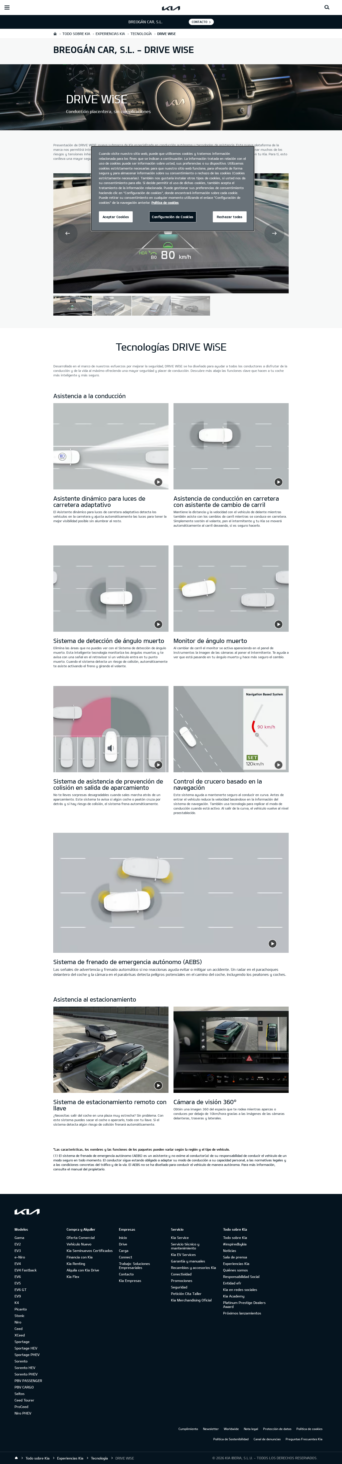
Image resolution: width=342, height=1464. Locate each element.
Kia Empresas (130, 1280)
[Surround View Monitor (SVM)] (231, 1050)
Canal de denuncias (267, 1439)
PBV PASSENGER (28, 1380)
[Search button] (326, 7)
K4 (17, 1302)
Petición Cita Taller (186, 1293)
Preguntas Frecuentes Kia (304, 1439)
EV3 (18, 1250)
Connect (125, 1257)
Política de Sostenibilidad (231, 1439)
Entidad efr (232, 1283)
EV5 (18, 1283)
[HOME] (55, 33)
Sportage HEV (26, 1348)
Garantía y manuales (188, 1261)
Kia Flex (73, 1276)
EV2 (18, 1244)
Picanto (21, 1309)
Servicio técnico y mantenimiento (185, 1246)
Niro (18, 1322)
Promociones (181, 1280)
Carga (123, 1250)
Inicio (123, 1237)
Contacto (126, 1274)
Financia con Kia (80, 1257)
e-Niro (20, 1257)
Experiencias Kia (236, 1263)
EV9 (18, 1296)
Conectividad (181, 1274)
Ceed (19, 1328)
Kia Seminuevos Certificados (90, 1250)
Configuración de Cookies (173, 217)
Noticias (229, 1250)
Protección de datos (277, 1428)
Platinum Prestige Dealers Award (244, 1304)
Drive (123, 1244)
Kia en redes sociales (240, 1289)
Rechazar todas (229, 217)
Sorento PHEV (26, 1374)
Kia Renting (76, 1263)
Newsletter (211, 1428)
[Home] (16, 1458)
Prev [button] (68, 233)
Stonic (20, 1315)
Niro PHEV (23, 1413)
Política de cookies (309, 1428)
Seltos (20, 1393)
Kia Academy (233, 1296)
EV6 (18, 1276)
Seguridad (179, 1287)
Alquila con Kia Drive (83, 1270)
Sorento (21, 1361)
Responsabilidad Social (241, 1276)
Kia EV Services (183, 1254)
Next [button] (274, 233)
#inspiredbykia (235, 1244)
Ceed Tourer (24, 1400)
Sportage (22, 1341)
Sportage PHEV (27, 1354)
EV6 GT (21, 1289)
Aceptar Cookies (116, 217)
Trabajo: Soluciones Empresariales (134, 1265)
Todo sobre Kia (235, 1237)
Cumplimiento (188, 1428)
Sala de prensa (235, 1257)
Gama (19, 1237)
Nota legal (251, 1428)
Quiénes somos (235, 1270)
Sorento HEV (25, 1367)
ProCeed (21, 1406)
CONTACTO (199, 22)
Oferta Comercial (81, 1237)
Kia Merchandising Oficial (191, 1300)
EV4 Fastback (26, 1270)
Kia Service (180, 1237)
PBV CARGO (24, 1387)
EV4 (18, 1263)
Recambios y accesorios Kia (193, 1267)
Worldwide (231, 1428)
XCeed (20, 1335)
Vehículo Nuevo (79, 1244)
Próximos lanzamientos (242, 1313)
